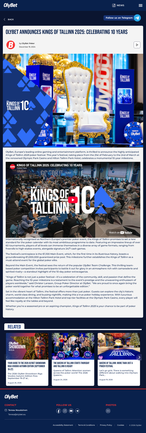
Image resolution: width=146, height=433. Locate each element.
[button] (7, 357)
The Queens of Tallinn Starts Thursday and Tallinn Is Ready (71, 364)
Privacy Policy (106, 425)
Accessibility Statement (63, 425)
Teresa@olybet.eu (17, 414)
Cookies (120, 425)
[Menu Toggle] (141, 5)
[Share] (137, 45)
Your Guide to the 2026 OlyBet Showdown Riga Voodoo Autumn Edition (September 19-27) (26, 366)
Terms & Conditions (86, 425)
